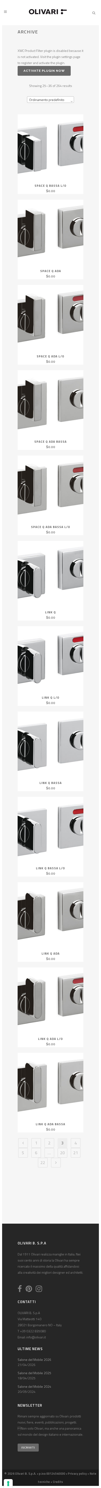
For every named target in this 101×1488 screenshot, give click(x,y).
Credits (58, 1481)
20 (62, 1153)
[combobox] (50, 99)
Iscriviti (28, 1447)
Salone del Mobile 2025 (34, 1372)
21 (75, 1153)
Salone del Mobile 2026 (34, 1359)
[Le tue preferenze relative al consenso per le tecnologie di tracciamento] (8, 1483)
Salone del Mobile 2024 (34, 1386)
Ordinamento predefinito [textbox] (46, 99)
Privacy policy (77, 1473)
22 (42, 1162)
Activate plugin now (44, 70)
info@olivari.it (36, 1337)
